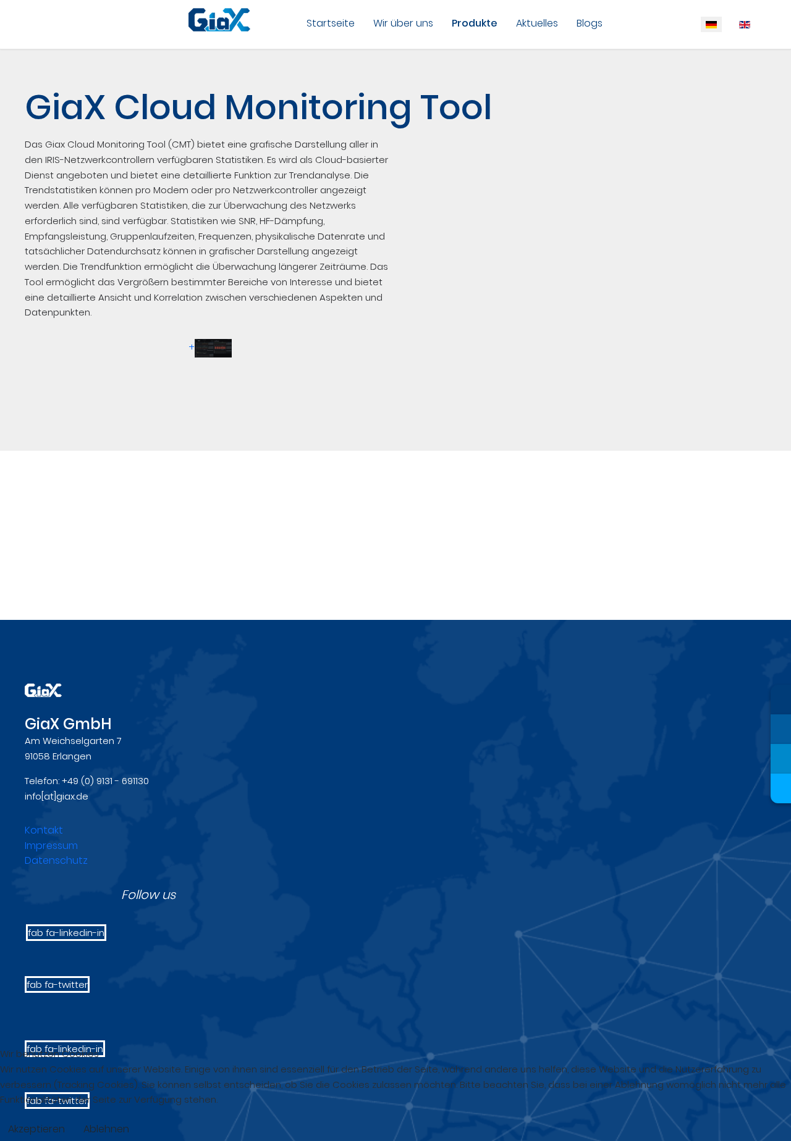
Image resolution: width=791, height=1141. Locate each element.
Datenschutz (56, 860)
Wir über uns (403, 23)
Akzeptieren (36, 1129)
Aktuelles (537, 23)
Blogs (590, 23)
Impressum (51, 845)
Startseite (331, 23)
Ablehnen (106, 1129)
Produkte (474, 23)
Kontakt (44, 830)
